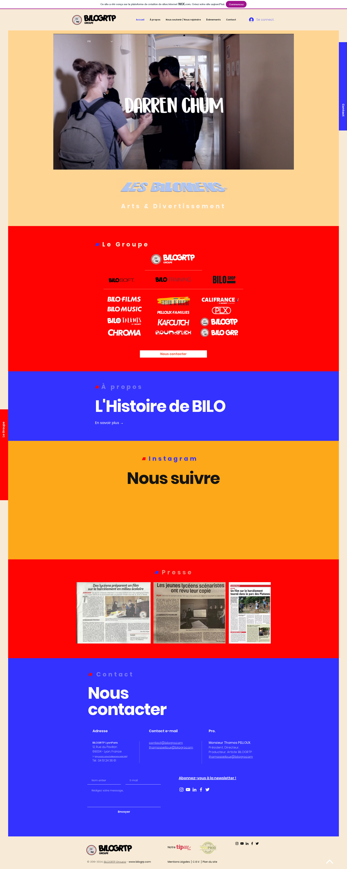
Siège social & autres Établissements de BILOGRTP (111, 757)
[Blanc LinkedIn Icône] (194, 789)
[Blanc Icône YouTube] (188, 789)
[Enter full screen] (289, 164)
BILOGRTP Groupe (115, 862)
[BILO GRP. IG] (237, 843)
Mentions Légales (179, 862)
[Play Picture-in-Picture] (282, 164)
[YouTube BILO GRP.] (242, 843)
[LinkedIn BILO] (247, 843)
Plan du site (210, 862)
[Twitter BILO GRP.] (257, 843)
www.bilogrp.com (140, 862)
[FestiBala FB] (252, 843)
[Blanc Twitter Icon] (207, 789)
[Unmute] (64, 164)
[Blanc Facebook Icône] (201, 789)
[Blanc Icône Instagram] (181, 789)
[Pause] (58, 164)
